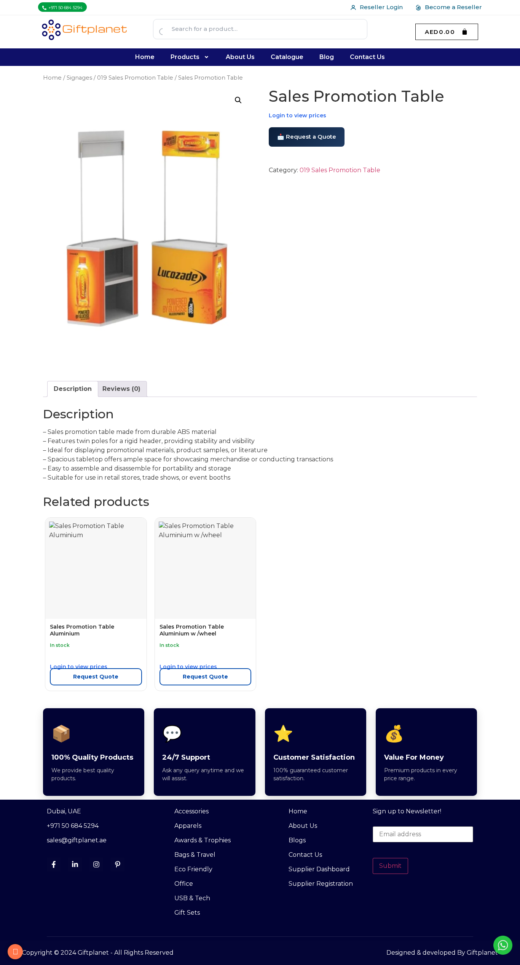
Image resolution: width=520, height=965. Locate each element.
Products (185, 57)
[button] (190, 57)
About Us (240, 57)
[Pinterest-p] (117, 864)
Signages (79, 77)
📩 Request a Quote (306, 136)
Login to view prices (297, 115)
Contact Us (367, 57)
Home (145, 57)
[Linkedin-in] (75, 864)
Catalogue (287, 57)
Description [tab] (73, 388)
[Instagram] (96, 864)
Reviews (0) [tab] (121, 388)
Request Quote (95, 676)
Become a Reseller (453, 7)
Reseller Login (381, 7)
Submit (390, 865)
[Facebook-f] (54, 864)
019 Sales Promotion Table (135, 77)
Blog (326, 57)
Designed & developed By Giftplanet (442, 952)
